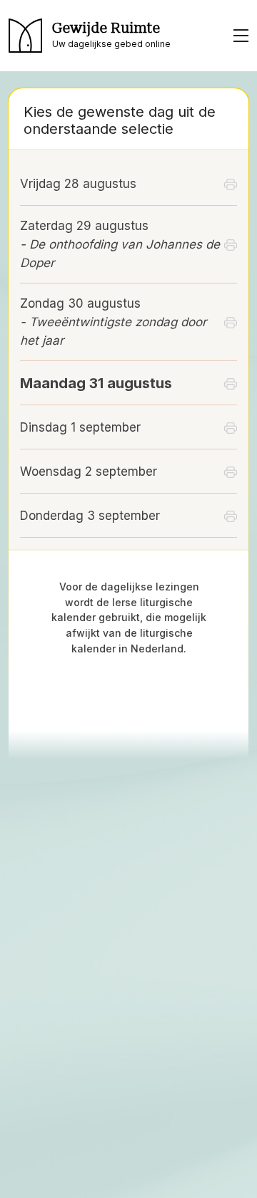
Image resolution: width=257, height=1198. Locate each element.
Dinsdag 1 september (80, 427)
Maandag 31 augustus (96, 383)
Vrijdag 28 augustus (78, 184)
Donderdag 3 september (90, 516)
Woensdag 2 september (88, 471)
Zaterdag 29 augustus (120, 244)
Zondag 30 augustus (113, 322)
